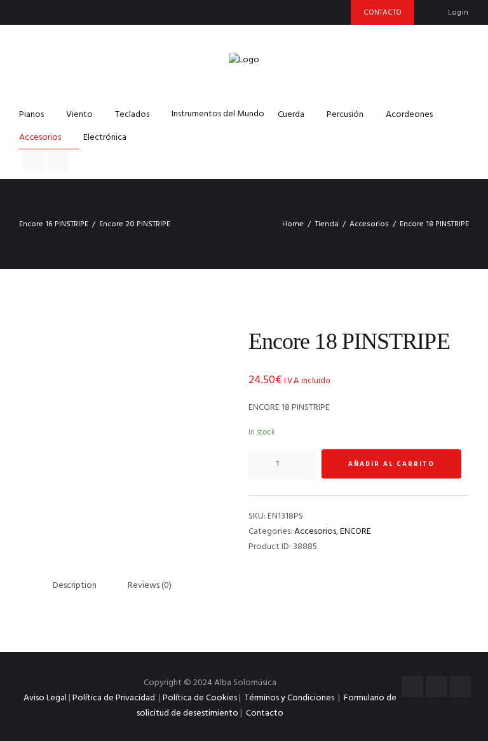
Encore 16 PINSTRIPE (53, 224)
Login (458, 12)
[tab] (74, 586)
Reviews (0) (150, 585)
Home (293, 224)
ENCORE (355, 531)
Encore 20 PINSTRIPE (134, 224)
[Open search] (33, 160)
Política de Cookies (200, 698)
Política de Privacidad (113, 698)
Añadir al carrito (391, 464)
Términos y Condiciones (290, 698)
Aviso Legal (45, 698)
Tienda (327, 224)
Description (75, 585)
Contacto (264, 713)
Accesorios (369, 224)
